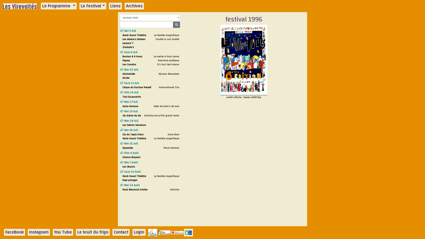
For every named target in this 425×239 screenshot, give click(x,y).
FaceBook (14, 232)
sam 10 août (132, 171)
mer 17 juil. (131, 102)
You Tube (63, 232)
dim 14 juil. (131, 92)
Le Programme (57, 6)
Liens (115, 6)
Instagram (39, 232)
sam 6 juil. (131, 52)
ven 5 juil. (130, 31)
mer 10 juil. (131, 69)
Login (139, 232)
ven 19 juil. (131, 111)
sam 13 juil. (131, 83)
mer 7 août (131, 162)
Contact (121, 232)
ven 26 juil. (131, 130)
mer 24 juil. (131, 120)
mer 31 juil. (131, 143)
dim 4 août (131, 153)
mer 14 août (132, 185)
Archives (134, 6)
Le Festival (91, 6)
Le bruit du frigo (92, 232)
